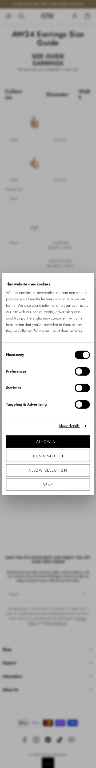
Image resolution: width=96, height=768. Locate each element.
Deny (48, 484)
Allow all (48, 441)
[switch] (82, 371)
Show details (69, 426)
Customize (44, 455)
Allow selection (48, 470)
